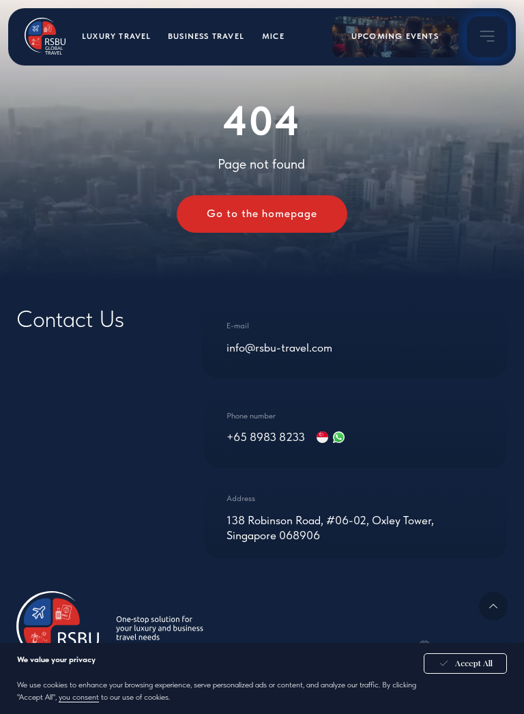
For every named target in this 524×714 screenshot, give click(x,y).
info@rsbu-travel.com (279, 347)
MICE (273, 36)
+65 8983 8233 (266, 437)
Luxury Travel (116, 36)
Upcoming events (395, 36)
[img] (487, 36)
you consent (79, 697)
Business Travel (206, 36)
